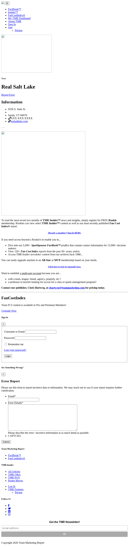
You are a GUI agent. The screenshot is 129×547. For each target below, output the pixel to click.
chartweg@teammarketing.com (67, 287)
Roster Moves (15, 480)
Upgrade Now (9, 310)
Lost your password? (15, 350)
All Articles (14, 471)
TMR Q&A (14, 474)
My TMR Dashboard (19, 18)
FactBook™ (14, 9)
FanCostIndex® (16, 15)
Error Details (15, 402)
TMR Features (16, 489)
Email (12, 396)
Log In (11, 486)
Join (10, 27)
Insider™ (13, 12)
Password (9, 337)
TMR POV (14, 477)
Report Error (8, 94)
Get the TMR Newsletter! (64, 522)
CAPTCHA (14, 435)
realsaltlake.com (19, 121)
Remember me (16, 344)
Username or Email (14, 331)
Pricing (18, 30)
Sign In (12, 24)
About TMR (14, 21)
